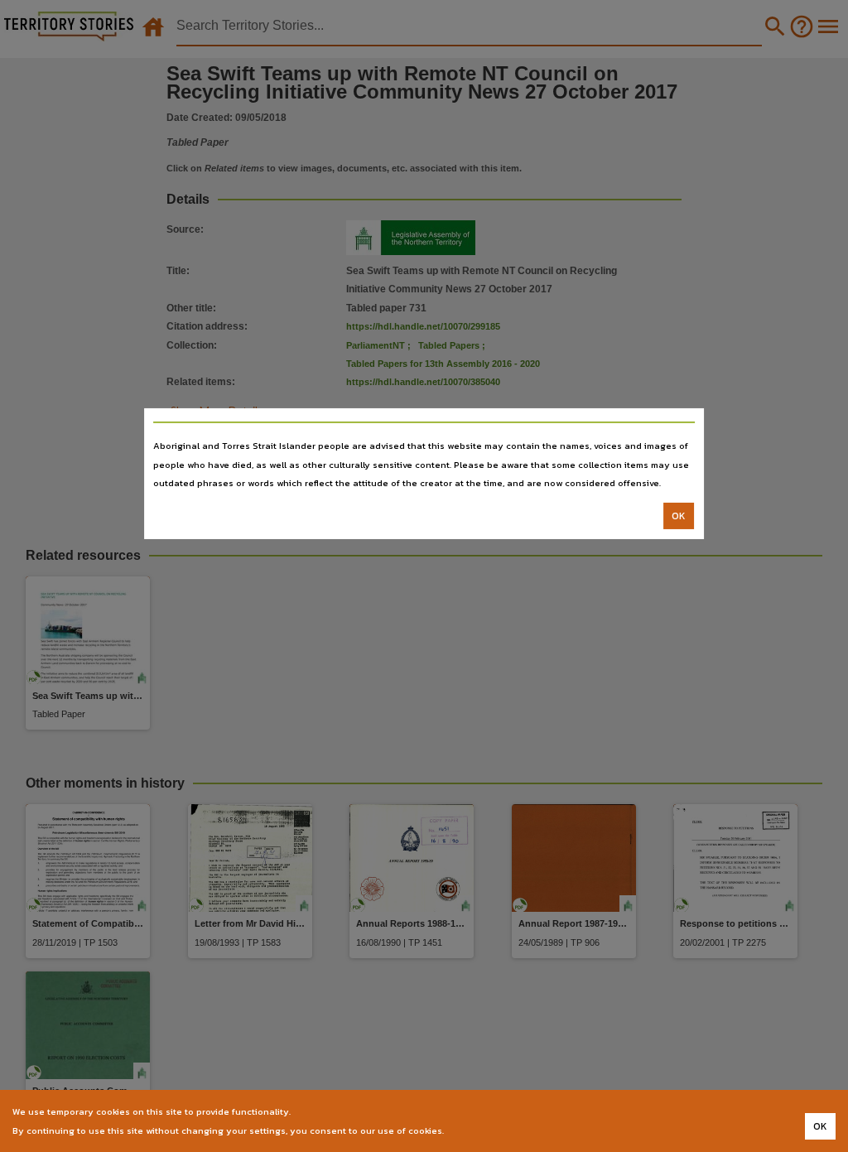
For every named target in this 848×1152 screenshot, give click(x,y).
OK (679, 516)
